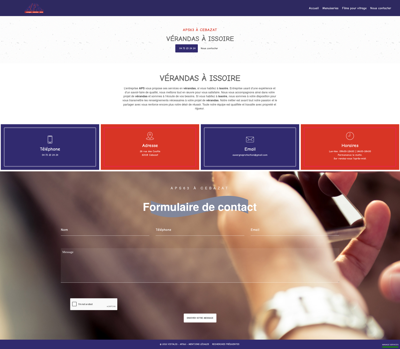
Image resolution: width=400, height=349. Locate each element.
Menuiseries (330, 8)
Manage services (390, 345)
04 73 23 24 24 (187, 48)
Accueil (314, 8)
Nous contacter (380, 8)
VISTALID (173, 344)
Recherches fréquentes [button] (226, 344)
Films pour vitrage (354, 8)
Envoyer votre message (200, 318)
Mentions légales (199, 344)
